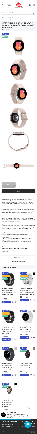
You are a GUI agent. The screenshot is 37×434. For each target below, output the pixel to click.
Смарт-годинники (10, 19)
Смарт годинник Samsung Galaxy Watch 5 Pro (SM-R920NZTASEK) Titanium (7, 402)
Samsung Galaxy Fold (7, 426)
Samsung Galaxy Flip (7, 424)
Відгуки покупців (18, 262)
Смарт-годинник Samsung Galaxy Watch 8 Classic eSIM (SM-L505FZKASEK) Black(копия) (9, 329)
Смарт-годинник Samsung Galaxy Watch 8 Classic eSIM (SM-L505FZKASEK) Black (9, 292)
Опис (18, 191)
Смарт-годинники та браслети (13, 17)
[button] (28, 317)
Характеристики (18, 257)
